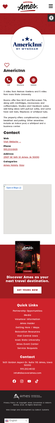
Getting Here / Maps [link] (27, 327)
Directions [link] (20, 85)
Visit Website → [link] (12, 141)
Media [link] (27, 315)
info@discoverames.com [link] (27, 373)
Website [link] (34, 85)
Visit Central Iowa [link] (27, 335)
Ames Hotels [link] (11, 165)
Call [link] (8, 85)
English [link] (13, 420)
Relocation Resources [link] (27, 331)
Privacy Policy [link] (9, 403)
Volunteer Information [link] (27, 319)
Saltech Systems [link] (42, 410)
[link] (51, 18)
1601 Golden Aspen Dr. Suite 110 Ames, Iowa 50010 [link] (27, 364)
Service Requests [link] (27, 348)
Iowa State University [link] (27, 340)
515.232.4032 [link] (27, 369)
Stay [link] (21, 165)
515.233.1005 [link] (10, 149)
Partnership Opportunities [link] (27, 310)
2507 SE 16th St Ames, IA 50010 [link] (21, 157)
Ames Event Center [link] (27, 344)
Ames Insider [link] (27, 323)
